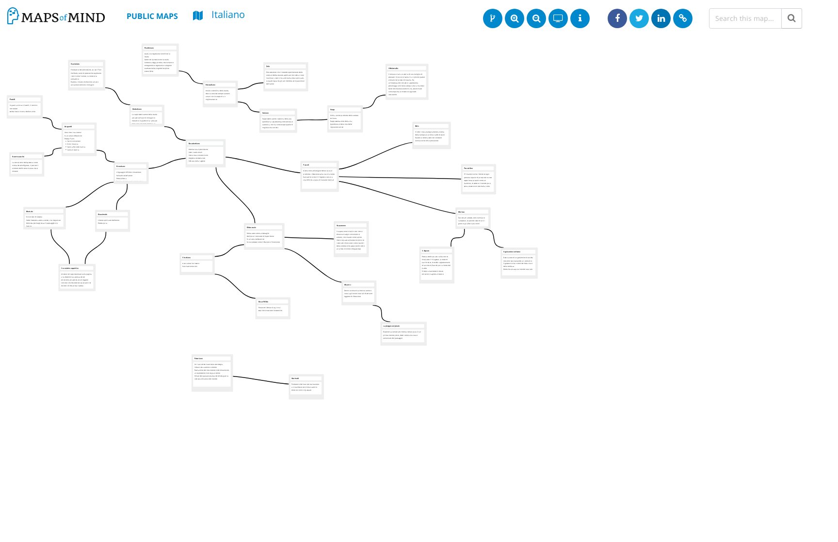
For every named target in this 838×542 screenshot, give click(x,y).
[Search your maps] (791, 18)
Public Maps (152, 16)
